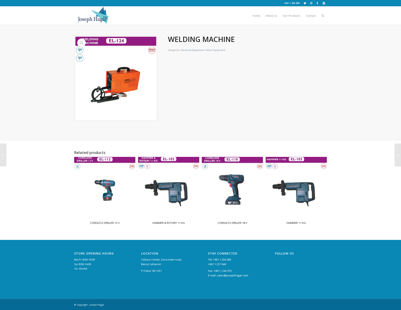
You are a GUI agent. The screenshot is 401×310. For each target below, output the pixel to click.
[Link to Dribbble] (311, 3)
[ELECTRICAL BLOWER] (3, 155)
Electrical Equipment (192, 50)
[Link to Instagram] (324, 3)
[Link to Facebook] (317, 3)
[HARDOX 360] (398, 155)
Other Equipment (215, 50)
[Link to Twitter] (305, 3)
